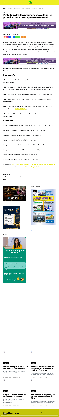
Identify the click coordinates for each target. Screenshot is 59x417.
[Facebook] (12, 37)
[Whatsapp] (17, 37)
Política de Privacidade (45, 413)
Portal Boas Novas (7, 377)
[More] (23, 37)
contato (54, 413)
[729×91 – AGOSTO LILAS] (29, 25)
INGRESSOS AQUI (20, 109)
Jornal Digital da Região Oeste (30, 167)
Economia (6, 363)
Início (4, 8)
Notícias (7, 12)
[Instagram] (6, 37)
